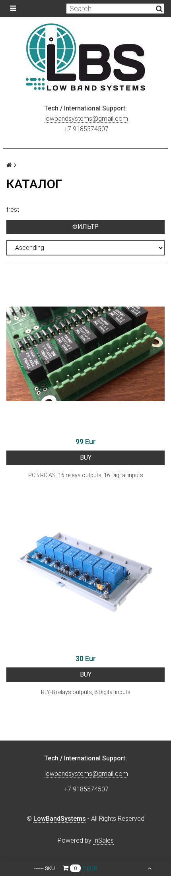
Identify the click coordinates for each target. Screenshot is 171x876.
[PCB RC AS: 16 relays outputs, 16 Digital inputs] (85, 354)
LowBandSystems (59, 818)
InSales (103, 840)
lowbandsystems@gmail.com (86, 118)
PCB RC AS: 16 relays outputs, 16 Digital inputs (85, 475)
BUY (85, 457)
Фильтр (85, 226)
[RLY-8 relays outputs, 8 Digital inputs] (85, 571)
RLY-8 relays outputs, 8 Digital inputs (85, 692)
